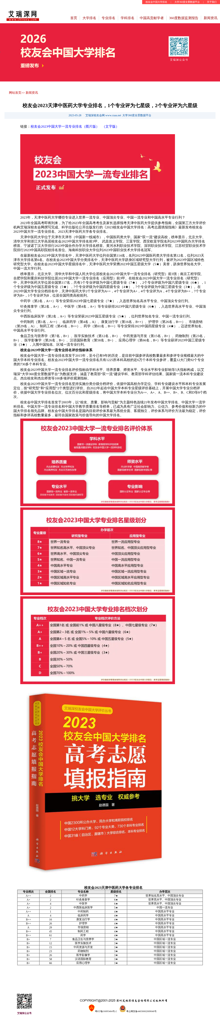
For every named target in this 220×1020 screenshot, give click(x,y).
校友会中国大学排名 (156, 2)
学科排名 (127, 18)
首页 (73, 18)
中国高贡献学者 (152, 18)
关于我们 (212, 2)
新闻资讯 (210, 18)
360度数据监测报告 (183, 18)
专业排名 (108, 18)
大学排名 (89, 18)
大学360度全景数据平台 (187, 2)
